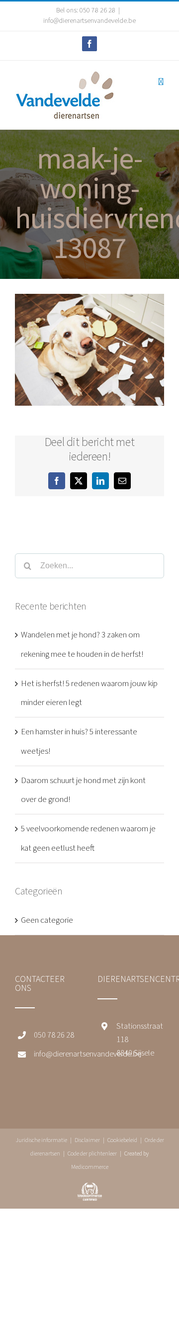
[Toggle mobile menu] (161, 82)
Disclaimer (87, 1140)
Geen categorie (47, 920)
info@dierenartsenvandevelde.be (89, 21)
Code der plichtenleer (92, 1153)
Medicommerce (89, 1167)
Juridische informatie (41, 1140)
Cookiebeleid (122, 1140)
